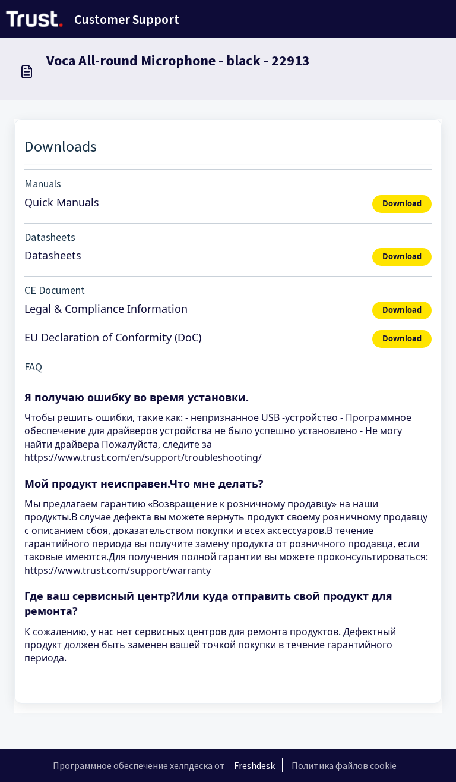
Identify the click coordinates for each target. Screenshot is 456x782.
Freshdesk (254, 765)
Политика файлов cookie (344, 765)
